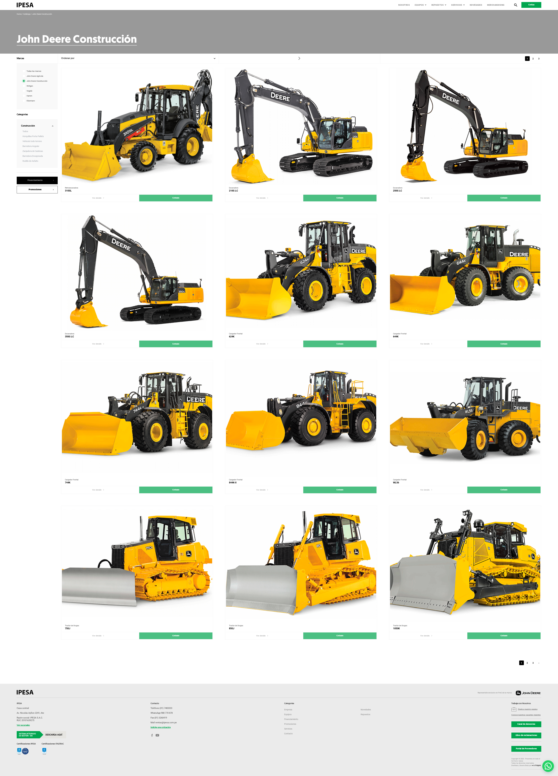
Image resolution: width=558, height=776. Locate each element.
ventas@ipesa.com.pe (166, 722)
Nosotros (404, 5)
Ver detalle (96, 198)
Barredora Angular (31, 146)
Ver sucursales (23, 725)
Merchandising (496, 5)
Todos (25, 131)
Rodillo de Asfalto (30, 161)
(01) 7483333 (166, 708)
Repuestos (437, 5)
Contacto (288, 734)
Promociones (290, 724)
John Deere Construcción (42, 14)
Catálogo (27, 14)
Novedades (476, 5)
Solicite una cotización (161, 728)
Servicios (456, 5)
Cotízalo (175, 198)
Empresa (288, 710)
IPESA (19, 704)
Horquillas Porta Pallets (33, 136)
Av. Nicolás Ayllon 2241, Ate (30, 713)
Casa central (23, 708)
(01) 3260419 (160, 717)
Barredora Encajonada (33, 156)
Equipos (419, 5)
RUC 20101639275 (25, 720)
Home (19, 14)
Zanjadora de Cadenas (33, 151)
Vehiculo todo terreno (32, 141)
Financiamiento (291, 719)
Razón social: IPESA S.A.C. (30, 717)
